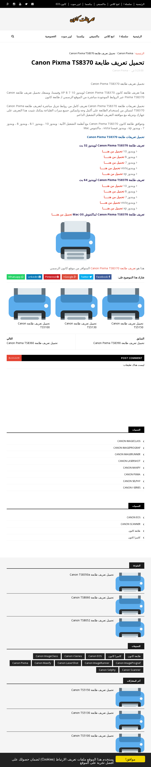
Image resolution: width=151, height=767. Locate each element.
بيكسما (88, 4)
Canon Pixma (125, 53)
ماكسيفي (101, 4)
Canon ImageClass (128, 441)
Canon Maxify (131, 467)
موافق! (130, 759)
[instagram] (14, 4)
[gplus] (8, 4)
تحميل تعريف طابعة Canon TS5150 (127, 325)
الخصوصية (50, 36)
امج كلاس (114, 4)
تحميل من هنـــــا (112, 151)
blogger (14, 358)
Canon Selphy (131, 481)
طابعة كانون (134, 530)
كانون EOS (61, 4)
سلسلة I (128, 4)
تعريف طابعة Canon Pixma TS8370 (113, 268)
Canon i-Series (131, 487)
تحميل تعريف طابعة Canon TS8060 (92, 597)
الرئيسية (140, 4)
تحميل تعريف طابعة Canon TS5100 (34, 325)
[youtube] (20, 4)
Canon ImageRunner (127, 454)
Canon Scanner (130, 524)
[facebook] (32, 4)
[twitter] (26, 4)
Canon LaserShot (129, 461)
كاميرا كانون (134, 537)
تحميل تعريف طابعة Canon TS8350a (92, 574)
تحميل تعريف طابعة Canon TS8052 (92, 620)
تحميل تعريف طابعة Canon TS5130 (81, 325)
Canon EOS (133, 517)
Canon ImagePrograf (126, 447)
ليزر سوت (76, 4)
